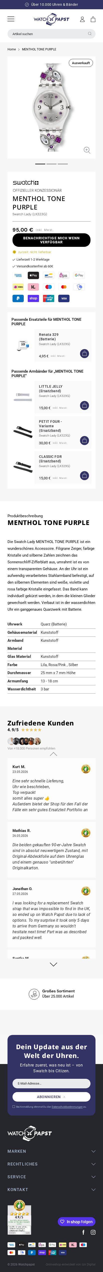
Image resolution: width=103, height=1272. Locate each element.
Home (12, 49)
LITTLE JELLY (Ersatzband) (51, 388)
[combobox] (52, 34)
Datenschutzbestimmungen (67, 1106)
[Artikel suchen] (89, 33)
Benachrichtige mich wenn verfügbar (51, 240)
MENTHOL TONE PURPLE (39, 49)
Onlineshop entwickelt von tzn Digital (71, 1264)
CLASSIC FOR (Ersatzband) (50, 459)
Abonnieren (49, 1097)
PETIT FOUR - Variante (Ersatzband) (50, 426)
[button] (93, 19)
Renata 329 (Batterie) (49, 337)
